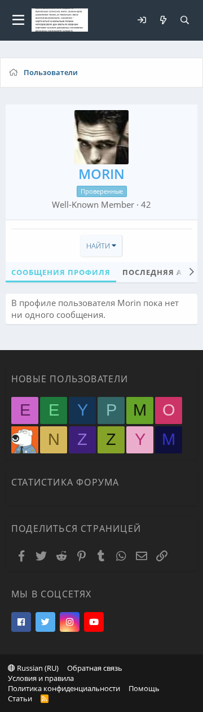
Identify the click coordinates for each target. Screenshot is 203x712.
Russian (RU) (37, 668)
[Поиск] (184, 20)
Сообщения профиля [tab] (61, 272)
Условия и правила (41, 678)
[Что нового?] (163, 20)
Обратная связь (94, 668)
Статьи (20, 698)
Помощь (144, 688)
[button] (18, 20)
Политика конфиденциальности (64, 688)
